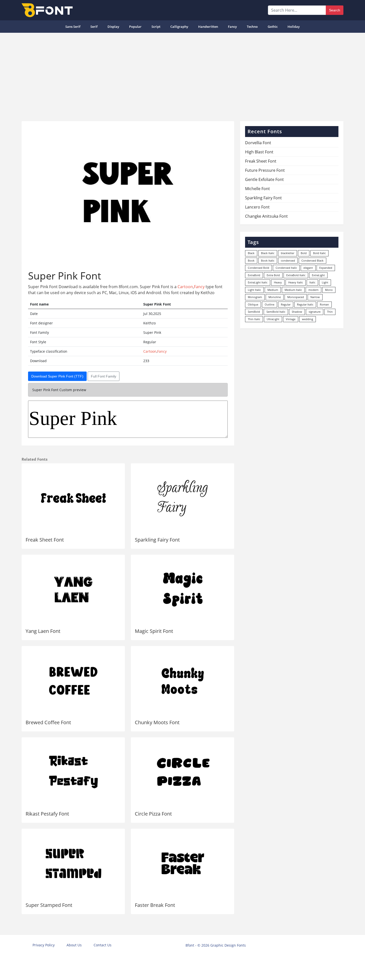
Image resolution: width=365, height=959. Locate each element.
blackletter (287, 253)
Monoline (274, 297)
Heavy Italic (295, 282)
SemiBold (254, 311)
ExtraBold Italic (295, 275)
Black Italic (267, 253)
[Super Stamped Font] (73, 863)
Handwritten (208, 26)
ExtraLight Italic (257, 282)
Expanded (325, 268)
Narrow (315, 297)
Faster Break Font (155, 905)
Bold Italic (319, 253)
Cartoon (185, 286)
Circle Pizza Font (153, 813)
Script (155, 26)
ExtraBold (254, 275)
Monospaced (295, 297)
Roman (324, 304)
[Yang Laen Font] (73, 589)
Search (334, 10)
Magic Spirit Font (154, 631)
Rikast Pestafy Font (47, 813)
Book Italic (267, 260)
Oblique (253, 304)
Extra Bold (273, 275)
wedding (307, 319)
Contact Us (102, 945)
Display (113, 26)
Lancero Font (257, 207)
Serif (94, 26)
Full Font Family (103, 376)
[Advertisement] (182, 75)
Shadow (297, 311)
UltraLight (273, 319)
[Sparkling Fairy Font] (182, 498)
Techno (252, 26)
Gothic (273, 26)
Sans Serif (72, 26)
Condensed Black (312, 260)
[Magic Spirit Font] (182, 589)
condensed (288, 260)
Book (251, 260)
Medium (272, 290)
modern (313, 290)
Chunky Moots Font (157, 722)
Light (325, 282)
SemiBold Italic (275, 311)
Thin (330, 311)
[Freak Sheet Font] (73, 498)
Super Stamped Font (49, 905)
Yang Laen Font (43, 631)
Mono (329, 290)
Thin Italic (254, 319)
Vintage (290, 319)
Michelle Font (257, 188)
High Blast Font (259, 152)
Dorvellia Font (258, 142)
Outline (269, 304)
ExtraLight (318, 275)
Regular (286, 304)
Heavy (278, 282)
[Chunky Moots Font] (182, 681)
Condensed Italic (286, 268)
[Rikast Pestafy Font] (73, 772)
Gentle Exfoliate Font (264, 179)
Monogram (255, 297)
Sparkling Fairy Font (157, 539)
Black (251, 253)
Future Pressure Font (265, 170)
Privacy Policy (44, 945)
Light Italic (254, 290)
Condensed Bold (258, 268)
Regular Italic (305, 304)
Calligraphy (179, 26)
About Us (74, 945)
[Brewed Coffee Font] (73, 681)
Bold (304, 253)
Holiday (294, 26)
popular (135, 26)
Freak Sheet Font (45, 539)
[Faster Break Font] (182, 863)
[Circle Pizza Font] (182, 772)
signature (315, 311)
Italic (312, 282)
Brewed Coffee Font (48, 722)
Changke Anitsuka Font (266, 216)
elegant (308, 268)
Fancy (232, 26)
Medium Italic (293, 290)
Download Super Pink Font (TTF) (57, 376)
